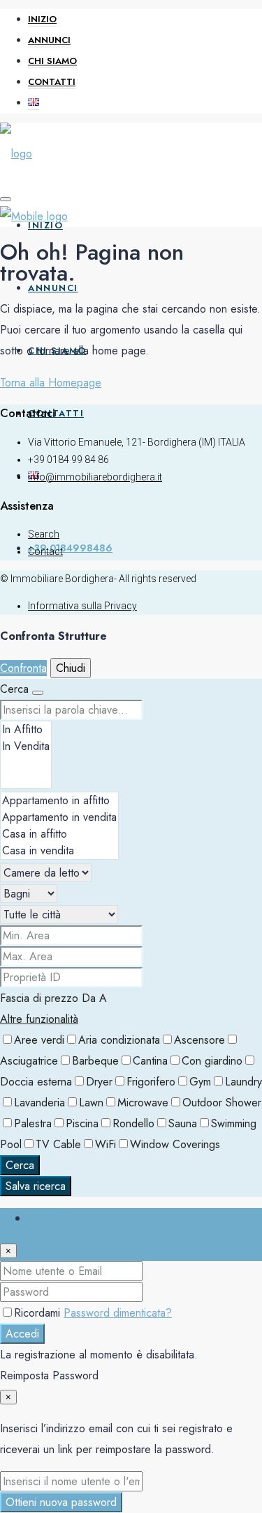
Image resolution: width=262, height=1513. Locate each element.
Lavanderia (39, 1103)
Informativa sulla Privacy (82, 605)
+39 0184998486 (70, 548)
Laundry (243, 1082)
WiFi (105, 1144)
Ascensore (199, 1040)
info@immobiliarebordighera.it (95, 477)
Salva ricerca (36, 1186)
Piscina (82, 1123)
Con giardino (212, 1061)
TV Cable (58, 1144)
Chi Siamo (52, 61)
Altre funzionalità (39, 1019)
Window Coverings (175, 1144)
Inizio (42, 19)
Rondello (133, 1123)
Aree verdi (39, 1040)
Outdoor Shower (221, 1103)
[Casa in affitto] (59, 834)
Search (43, 534)
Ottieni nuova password (61, 1502)
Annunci (49, 40)
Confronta (23, 668)
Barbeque (95, 1061)
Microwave (142, 1103)
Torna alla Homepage (50, 383)
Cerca (20, 1165)
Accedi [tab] (44, 1218)
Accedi (22, 1334)
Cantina (150, 1061)
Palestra (33, 1123)
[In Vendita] (26, 746)
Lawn (91, 1103)
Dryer (99, 1082)
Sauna (182, 1123)
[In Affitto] (26, 729)
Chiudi (70, 668)
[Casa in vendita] (59, 850)
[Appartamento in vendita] (59, 817)
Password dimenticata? (118, 1313)
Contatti (51, 81)
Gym (200, 1082)
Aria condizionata (119, 1040)
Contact (45, 551)
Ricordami (39, 1313)
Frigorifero (150, 1082)
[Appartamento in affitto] (59, 800)
